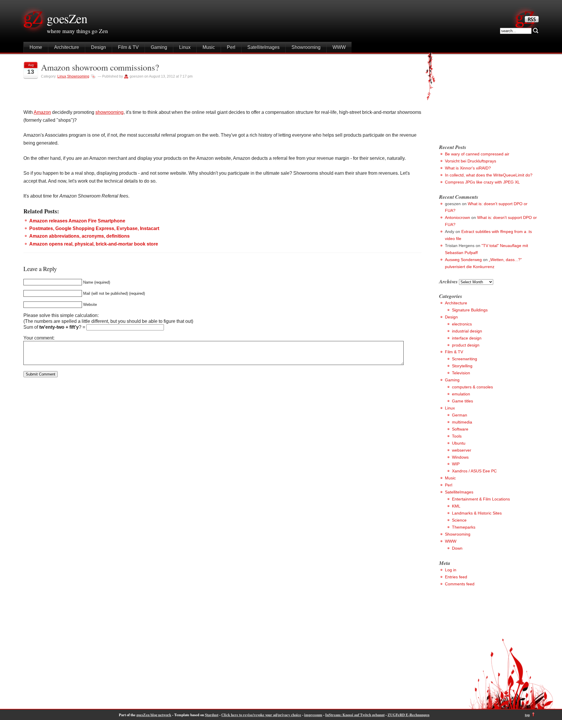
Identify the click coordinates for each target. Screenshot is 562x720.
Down (457, 548)
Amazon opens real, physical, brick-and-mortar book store (93, 243)
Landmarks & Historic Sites (477, 513)
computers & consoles (472, 387)
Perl (231, 47)
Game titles (462, 401)
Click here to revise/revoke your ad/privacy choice (261, 714)
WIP (456, 464)
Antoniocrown (457, 217)
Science (459, 520)
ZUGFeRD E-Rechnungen (408, 714)
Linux (185, 47)
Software (460, 429)
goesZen (67, 18)
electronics (462, 324)
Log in (450, 570)
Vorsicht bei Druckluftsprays (470, 161)
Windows (460, 457)
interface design (467, 338)
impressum (313, 714)
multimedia (462, 422)
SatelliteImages (263, 47)
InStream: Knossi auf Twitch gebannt (355, 714)
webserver (461, 450)
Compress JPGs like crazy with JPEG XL (482, 182)
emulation (461, 394)
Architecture (66, 47)
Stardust (211, 714)
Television (461, 373)
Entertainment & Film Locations (481, 499)
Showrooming (306, 47)
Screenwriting (464, 358)
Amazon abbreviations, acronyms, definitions (79, 236)
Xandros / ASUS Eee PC (474, 471)
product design (465, 345)
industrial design (467, 331)
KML (456, 506)
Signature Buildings (470, 310)
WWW (339, 47)
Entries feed (456, 577)
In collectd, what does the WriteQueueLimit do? (488, 175)
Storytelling (462, 366)
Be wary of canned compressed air (477, 154)
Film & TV (128, 47)
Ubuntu (458, 443)
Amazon (42, 112)
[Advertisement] (488, 97)
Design (98, 47)
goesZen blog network (153, 714)
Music (209, 47)
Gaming (159, 47)
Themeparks (463, 527)
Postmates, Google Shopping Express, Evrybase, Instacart (94, 228)
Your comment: (38, 337)
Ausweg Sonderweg (463, 259)
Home (36, 47)
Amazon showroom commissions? (100, 67)
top (527, 714)
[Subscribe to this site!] (532, 20)
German (459, 415)
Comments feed (459, 584)
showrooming (109, 112)
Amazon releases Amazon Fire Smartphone (77, 220)
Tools (457, 436)
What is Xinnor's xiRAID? (468, 168)
